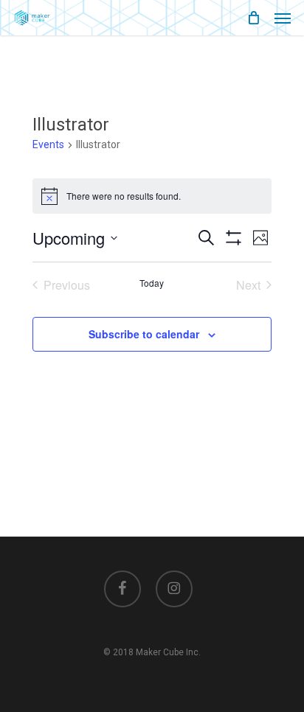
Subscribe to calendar (144, 334)
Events (48, 144)
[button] (282, 17)
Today (151, 283)
